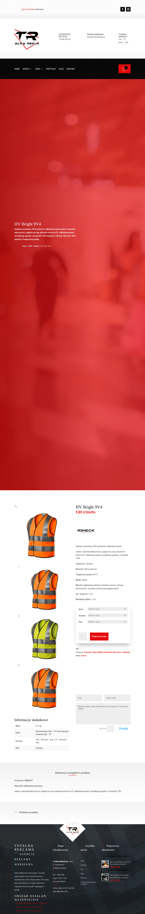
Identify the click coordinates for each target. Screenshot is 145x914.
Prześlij (123, 728)
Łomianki (19, 907)
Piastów (19, 911)
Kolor (81, 609)
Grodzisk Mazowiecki (23, 903)
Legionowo (43, 903)
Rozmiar (82, 616)
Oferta (26, 69)
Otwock (31, 907)
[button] (15, 506)
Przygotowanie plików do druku (88, 883)
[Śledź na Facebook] (122, 9)
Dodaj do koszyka (99, 636)
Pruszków (26, 911)
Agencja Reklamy (28, 9)
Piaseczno (38, 907)
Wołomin (34, 911)
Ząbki (40, 911)
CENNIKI (84, 865)
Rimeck (36, 246)
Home (17, 69)
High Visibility (97, 652)
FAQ (82, 869)
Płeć (80, 622)
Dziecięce (88, 652)
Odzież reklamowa (123, 652)
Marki (25, 907)
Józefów (35, 903)
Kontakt (71, 69)
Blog (61, 69)
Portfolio (51, 69)
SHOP (37, 69)
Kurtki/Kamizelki (109, 652)
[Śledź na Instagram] (128, 9)
